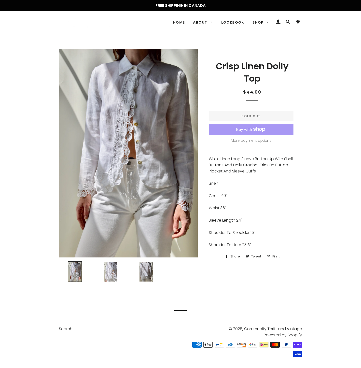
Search (65, 329)
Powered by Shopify (283, 335)
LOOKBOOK (232, 22)
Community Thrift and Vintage (273, 329)
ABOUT (200, 22)
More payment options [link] (251, 140)
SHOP (258, 22)
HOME (179, 22)
